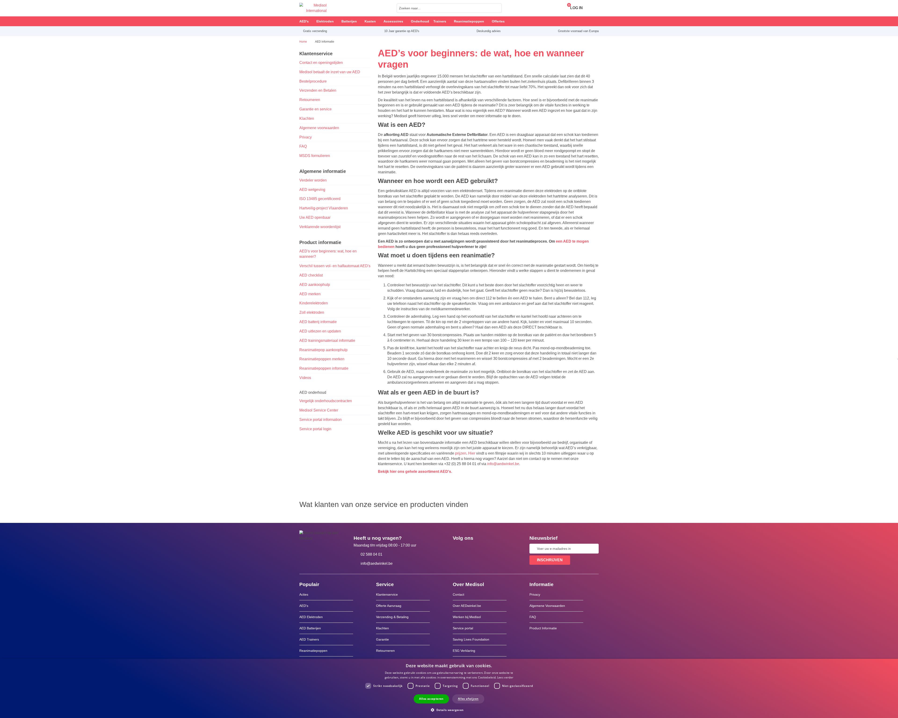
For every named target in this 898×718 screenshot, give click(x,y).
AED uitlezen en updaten (320, 331)
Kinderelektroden (313, 303)
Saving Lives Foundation (471, 639)
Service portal (463, 628)
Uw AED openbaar (314, 217)
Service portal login (315, 429)
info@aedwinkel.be (503, 464)
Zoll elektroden (311, 312)
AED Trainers (309, 639)
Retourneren (309, 100)
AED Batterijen (310, 628)
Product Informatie (543, 628)
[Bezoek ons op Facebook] (458, 549)
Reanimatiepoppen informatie (323, 368)
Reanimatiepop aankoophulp (323, 350)
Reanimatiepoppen (313, 650)
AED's (303, 606)
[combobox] (449, 8)
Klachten (306, 118)
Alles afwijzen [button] (468, 699)
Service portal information (320, 420)
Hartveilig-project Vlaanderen (323, 208)
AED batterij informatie (318, 322)
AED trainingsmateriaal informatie (327, 341)
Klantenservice (387, 594)
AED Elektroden (311, 617)
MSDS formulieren (314, 156)
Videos (305, 378)
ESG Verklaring (464, 650)
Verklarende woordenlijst (319, 227)
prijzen (460, 453)
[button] (448, 709)
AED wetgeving (312, 190)
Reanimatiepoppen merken (321, 359)
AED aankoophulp (314, 285)
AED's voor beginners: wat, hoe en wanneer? (328, 254)
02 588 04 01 (371, 554)
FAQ (303, 146)
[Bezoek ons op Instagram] (485, 549)
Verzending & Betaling (392, 617)
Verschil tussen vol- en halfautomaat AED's (334, 266)
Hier (471, 453)
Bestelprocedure (313, 81)
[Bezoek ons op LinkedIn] (471, 549)
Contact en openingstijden (321, 63)
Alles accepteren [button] (431, 699)
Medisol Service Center (318, 410)
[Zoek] (496, 8)
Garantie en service (315, 109)
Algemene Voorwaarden (547, 606)
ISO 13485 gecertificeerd (319, 199)
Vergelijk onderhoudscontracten (325, 401)
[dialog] (449, 688)
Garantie (382, 639)
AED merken (310, 294)
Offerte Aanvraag (388, 606)
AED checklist (311, 275)
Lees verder (505, 677)
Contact (458, 594)
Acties (303, 594)
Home (303, 41)
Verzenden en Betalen (317, 90)
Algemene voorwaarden (319, 128)
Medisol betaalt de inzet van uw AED (329, 72)
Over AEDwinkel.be (467, 606)
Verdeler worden (313, 180)
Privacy (305, 137)
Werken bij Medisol (467, 617)
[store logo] (313, 8)
